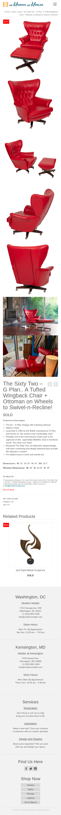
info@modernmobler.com (15, 485)
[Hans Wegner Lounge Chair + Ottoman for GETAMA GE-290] (50, 384)
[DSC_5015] (30, 47)
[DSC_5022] (30, 214)
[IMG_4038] (30, 356)
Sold (12, 502)
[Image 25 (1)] (30, 316)
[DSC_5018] (30, 159)
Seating (30, 786)
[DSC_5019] (30, 103)
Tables (31, 790)
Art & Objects (30, 803)
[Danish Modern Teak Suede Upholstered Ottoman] (56, 384)
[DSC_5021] (30, 269)
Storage (30, 794)
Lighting (30, 799)
